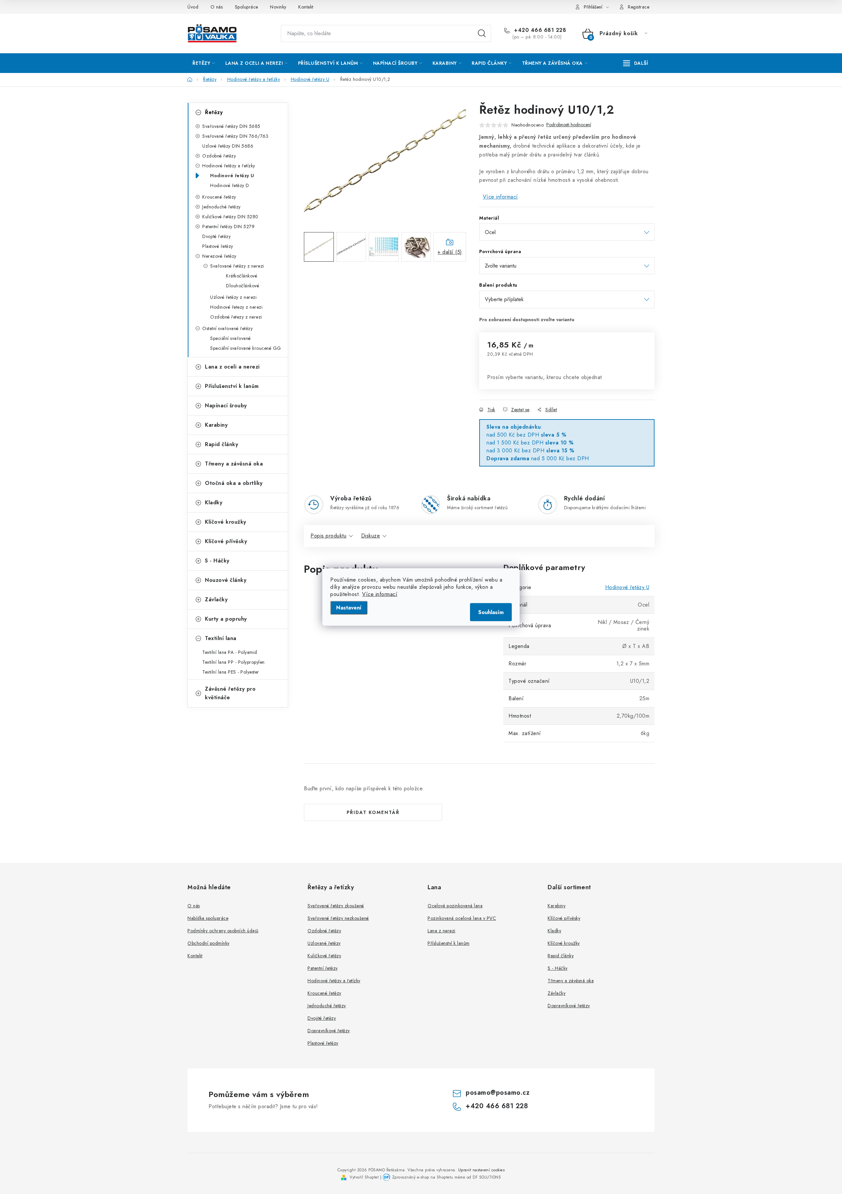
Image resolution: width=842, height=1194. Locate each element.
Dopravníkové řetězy (329, 1030)
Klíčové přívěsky (226, 541)
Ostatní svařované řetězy (227, 328)
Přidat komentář (373, 812)
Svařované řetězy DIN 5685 (231, 126)
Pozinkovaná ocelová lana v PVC (462, 918)
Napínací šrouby (226, 405)
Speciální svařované (230, 338)
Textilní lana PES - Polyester (230, 672)
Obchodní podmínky (208, 943)
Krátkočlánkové (241, 276)
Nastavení (348, 607)
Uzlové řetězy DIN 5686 (227, 146)
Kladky (213, 502)
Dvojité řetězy (216, 236)
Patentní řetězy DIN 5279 (228, 226)
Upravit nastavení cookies (481, 1170)
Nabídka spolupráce (207, 918)
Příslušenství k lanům (232, 386)
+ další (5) (449, 252)
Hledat (482, 33)
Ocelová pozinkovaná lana (455, 905)
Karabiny (216, 425)
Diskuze (370, 535)
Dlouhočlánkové (242, 285)
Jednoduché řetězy (221, 206)
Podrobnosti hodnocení (568, 125)
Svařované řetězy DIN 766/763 (235, 136)
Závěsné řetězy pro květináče (230, 693)
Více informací (379, 594)
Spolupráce (246, 7)
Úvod (192, 7)
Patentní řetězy (323, 968)
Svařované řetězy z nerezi (237, 266)
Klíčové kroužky (225, 522)
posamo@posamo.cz (498, 1092)
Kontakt (305, 7)
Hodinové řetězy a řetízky (228, 165)
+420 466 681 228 (539, 30)
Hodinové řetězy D (229, 185)
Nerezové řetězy (219, 256)
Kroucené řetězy (219, 197)
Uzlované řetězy (324, 943)
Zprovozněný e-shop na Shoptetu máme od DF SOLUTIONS (446, 1177)
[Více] (636, 63)
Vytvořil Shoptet (364, 1177)
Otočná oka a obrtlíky (234, 483)
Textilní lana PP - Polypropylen (233, 662)
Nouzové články (225, 580)
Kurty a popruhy (226, 619)
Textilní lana (220, 638)
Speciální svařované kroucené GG (245, 348)
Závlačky (216, 599)
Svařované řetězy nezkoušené (338, 918)
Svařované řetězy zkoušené (336, 905)
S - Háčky (217, 560)
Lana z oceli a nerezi (232, 366)
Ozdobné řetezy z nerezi (236, 317)
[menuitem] (203, 63)
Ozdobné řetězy (219, 156)
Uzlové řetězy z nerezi (233, 297)
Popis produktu (328, 535)
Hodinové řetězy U (232, 175)
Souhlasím (491, 612)
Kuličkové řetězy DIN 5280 (230, 216)
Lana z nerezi (442, 930)
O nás (216, 7)
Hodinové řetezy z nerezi (236, 307)
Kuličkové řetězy (324, 955)
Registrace (638, 7)
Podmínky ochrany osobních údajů (223, 930)
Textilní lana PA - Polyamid (229, 652)
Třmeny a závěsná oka (234, 463)
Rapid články (221, 444)
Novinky (278, 7)
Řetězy (214, 112)
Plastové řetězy (217, 246)
